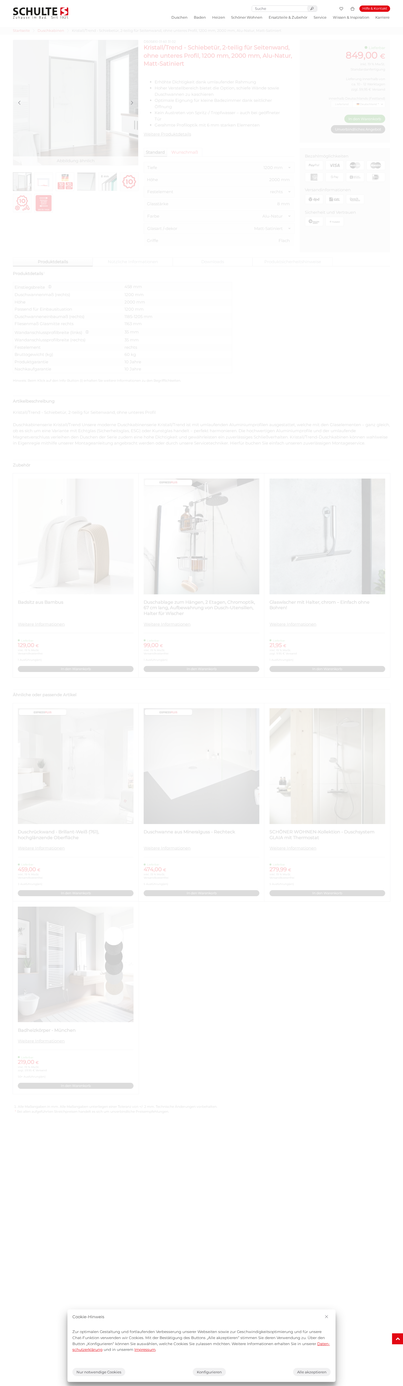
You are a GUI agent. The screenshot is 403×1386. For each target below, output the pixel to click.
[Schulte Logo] (41, 13)
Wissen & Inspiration (351, 17)
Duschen (179, 17)
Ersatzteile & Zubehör (288, 17)
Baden (200, 17)
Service (320, 17)
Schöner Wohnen (246, 17)
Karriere (382, 17)
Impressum (144, 1349)
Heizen (218, 17)
